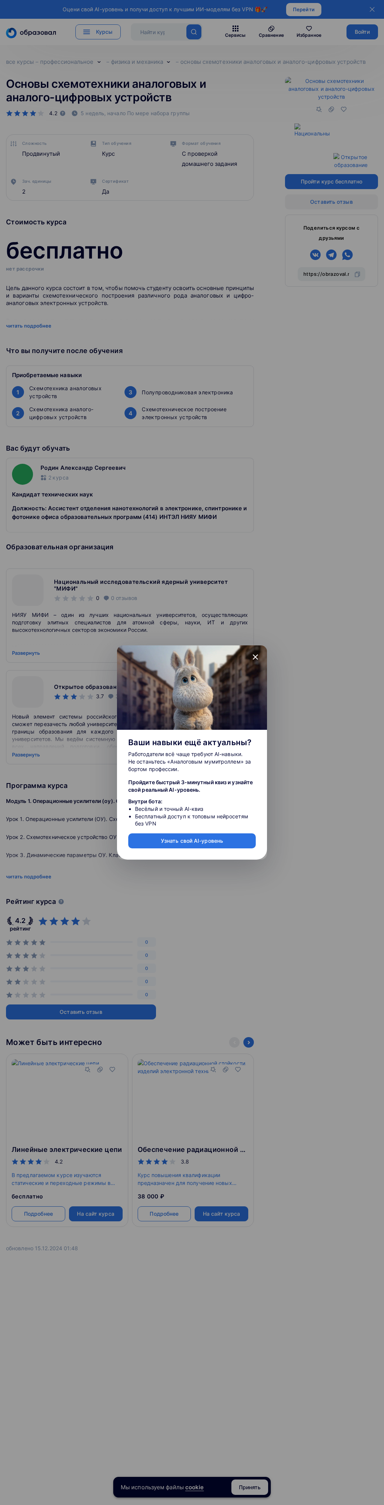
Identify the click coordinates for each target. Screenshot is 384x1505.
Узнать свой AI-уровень (192, 840)
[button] (255, 657)
